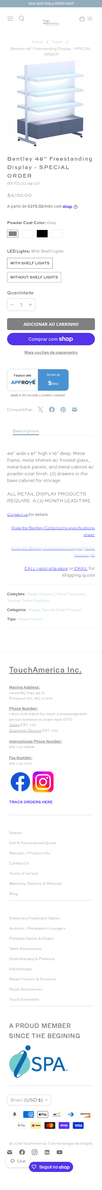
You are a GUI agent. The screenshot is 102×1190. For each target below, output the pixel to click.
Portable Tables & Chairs (31, 938)
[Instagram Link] (43, 791)
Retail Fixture (31, 619)
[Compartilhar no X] (43, 409)
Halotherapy (20, 968)
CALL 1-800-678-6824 (46, 568)
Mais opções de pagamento (51, 352)
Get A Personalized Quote (32, 842)
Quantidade (20, 292)
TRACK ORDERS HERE (31, 801)
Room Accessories (25, 989)
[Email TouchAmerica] (13, 1152)
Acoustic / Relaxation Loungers (37, 928)
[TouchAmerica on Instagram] (38, 1152)
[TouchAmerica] (51, 22)
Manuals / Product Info (29, 853)
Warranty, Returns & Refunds (35, 883)
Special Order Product (61, 609)
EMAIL (81, 568)
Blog (13, 893)
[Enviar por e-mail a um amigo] (77, 409)
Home (37, 41)
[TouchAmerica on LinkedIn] (50, 1152)
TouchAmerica (34, 1143)
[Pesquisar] (21, 18)
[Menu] (10, 18)
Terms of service (23, 873)
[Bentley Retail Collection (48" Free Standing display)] (51, 103)
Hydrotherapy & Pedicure (32, 958)
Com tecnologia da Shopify (70, 1143)
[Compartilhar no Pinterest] (66, 409)
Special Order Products (28, 600)
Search (15, 832)
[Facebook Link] (20, 791)
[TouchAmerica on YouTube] (63, 1152)
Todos (57, 41)
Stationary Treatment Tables (34, 918)
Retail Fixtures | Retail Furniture (55, 594)
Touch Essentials (24, 999)
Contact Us (19, 863)
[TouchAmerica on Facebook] (25, 1152)
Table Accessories (25, 948)
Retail (34, 609)
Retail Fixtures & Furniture (32, 979)
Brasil (26, 1100)
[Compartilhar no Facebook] (54, 409)
